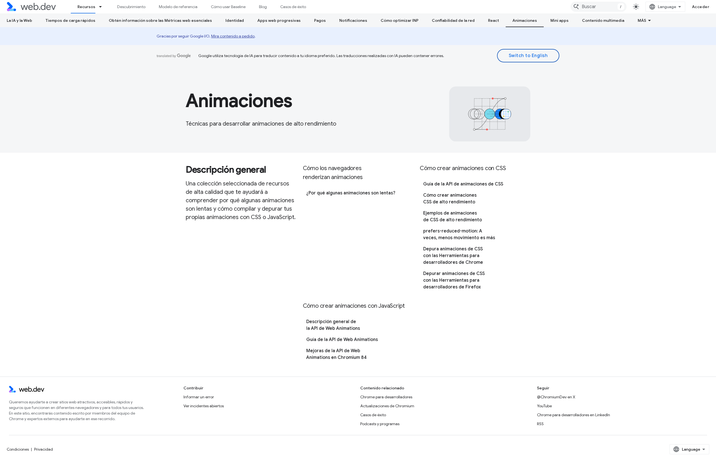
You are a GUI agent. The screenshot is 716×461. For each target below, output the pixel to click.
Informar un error (198, 396)
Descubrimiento (131, 6)
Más (642, 20)
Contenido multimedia (603, 20)
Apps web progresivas (279, 20)
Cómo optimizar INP (399, 20)
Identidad (234, 20)
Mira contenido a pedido (233, 36)
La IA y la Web (19, 20)
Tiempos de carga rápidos (70, 20)
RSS (540, 423)
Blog (263, 6)
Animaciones (524, 20)
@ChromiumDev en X (556, 396)
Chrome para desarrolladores (386, 396)
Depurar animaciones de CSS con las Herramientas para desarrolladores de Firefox (454, 280)
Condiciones (18, 449)
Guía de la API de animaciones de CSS (463, 184)
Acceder (701, 6)
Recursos (86, 6)
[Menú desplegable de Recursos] (102, 6)
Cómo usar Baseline (228, 6)
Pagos (320, 20)
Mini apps (559, 20)
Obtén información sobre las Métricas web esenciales (160, 20)
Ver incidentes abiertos (203, 405)
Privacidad (43, 449)
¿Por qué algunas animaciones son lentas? (350, 193)
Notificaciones (353, 20)
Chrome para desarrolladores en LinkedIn (573, 414)
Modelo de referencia (178, 6)
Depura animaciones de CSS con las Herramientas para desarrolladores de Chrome (453, 255)
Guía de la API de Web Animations (342, 339)
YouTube (544, 405)
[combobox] (598, 7)
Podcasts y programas (379, 423)
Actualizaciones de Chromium (387, 405)
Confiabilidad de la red (453, 20)
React (493, 20)
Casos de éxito (293, 6)
